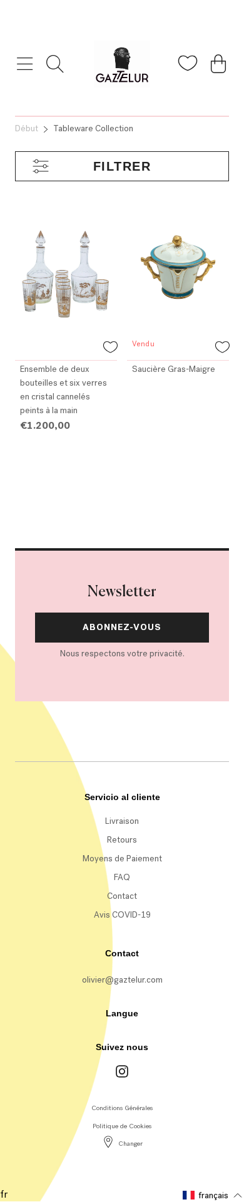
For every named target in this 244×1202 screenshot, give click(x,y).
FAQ (122, 877)
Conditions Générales (122, 1108)
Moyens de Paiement (122, 858)
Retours (122, 840)
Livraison (122, 821)
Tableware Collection (93, 128)
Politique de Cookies (122, 1126)
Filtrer (122, 166)
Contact (122, 896)
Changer (130, 1143)
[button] (110, 349)
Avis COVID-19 (122, 915)
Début (26, 128)
